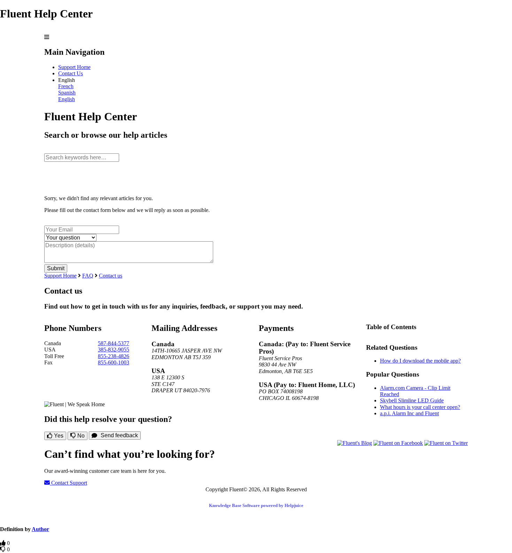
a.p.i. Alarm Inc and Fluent (409, 413)
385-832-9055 (113, 350)
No (80, 436)
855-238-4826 (113, 356)
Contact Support (68, 483)
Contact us (110, 276)
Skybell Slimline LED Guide (412, 400)
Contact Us (70, 73)
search (51, 150)
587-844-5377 (113, 343)
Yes (58, 436)
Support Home (74, 67)
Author (40, 529)
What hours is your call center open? (420, 407)
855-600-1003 (113, 362)
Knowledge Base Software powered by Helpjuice (256, 505)
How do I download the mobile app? (420, 361)
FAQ (87, 276)
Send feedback (119, 435)
